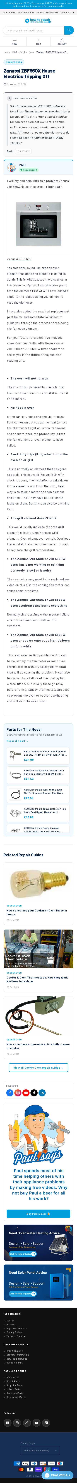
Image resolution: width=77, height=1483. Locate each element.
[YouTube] (26, 1092)
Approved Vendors (16, 1328)
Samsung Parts (14, 1393)
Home (7, 52)
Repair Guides (9, 13)
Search (10, 1320)
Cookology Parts (15, 1397)
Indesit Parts (13, 1389)
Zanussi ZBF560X (19, 259)
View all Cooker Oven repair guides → (38, 1067)
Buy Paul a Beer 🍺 (38, 1213)
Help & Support (52, 13)
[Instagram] (17, 1092)
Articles (10, 1324)
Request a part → (17, 740)
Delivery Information (17, 1354)
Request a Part (14, 1362)
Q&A (14, 52)
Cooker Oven (27, 52)
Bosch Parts (13, 1381)
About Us (40, 13)
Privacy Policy (14, 1332)
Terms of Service (16, 1336)
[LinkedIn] (42, 1092)
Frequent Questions (25, 13)
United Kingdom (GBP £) (36, 1450)
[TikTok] (34, 1092)
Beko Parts (12, 1377)
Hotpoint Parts (14, 1385)
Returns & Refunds (16, 1358)
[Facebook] (9, 1092)
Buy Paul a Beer (67, 13)
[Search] (69, 30)
